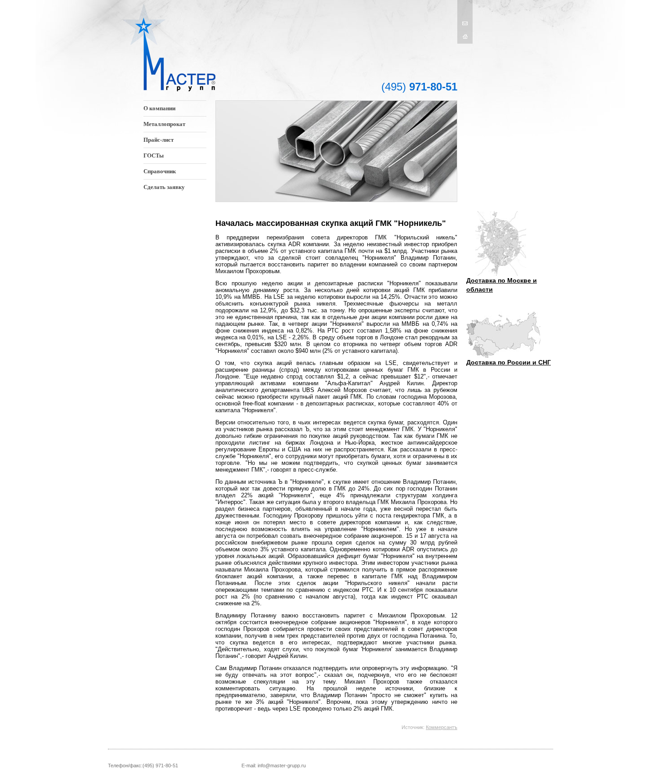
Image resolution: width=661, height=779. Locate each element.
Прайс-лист (158, 139)
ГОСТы (153, 155)
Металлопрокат (164, 124)
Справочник (159, 171)
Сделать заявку (164, 187)
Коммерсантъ (441, 727)
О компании (159, 108)
